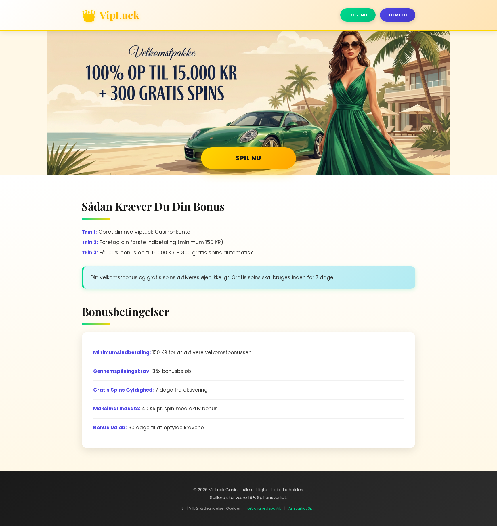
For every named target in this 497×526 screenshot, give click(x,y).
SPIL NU (248, 158)
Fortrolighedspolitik (263, 508)
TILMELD (397, 15)
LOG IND (358, 15)
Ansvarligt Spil (301, 508)
